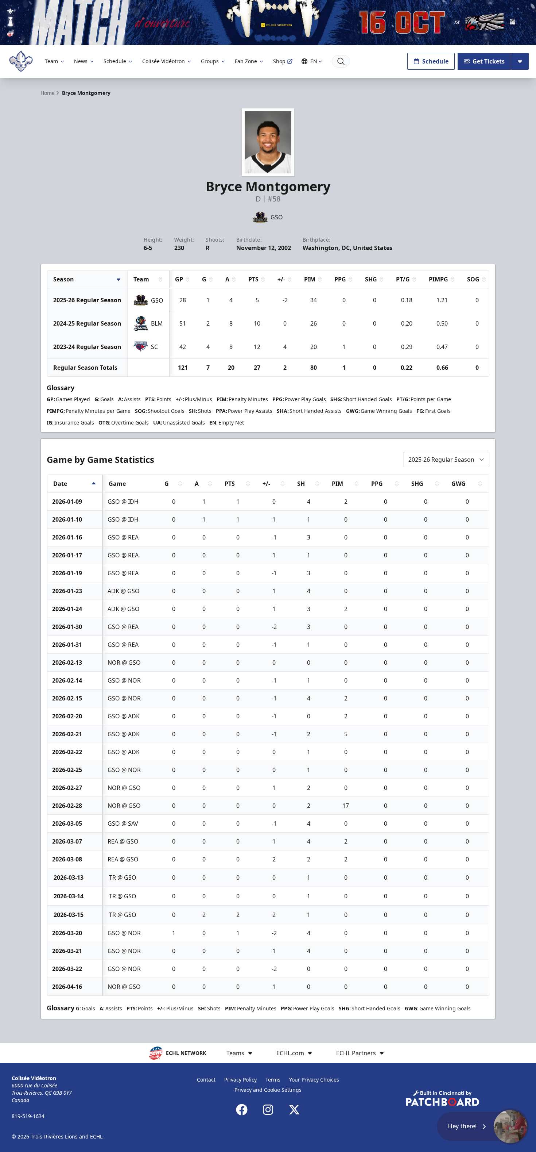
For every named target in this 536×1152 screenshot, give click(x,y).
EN (313, 61)
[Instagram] (268, 1109)
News (81, 61)
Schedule (115, 61)
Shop (279, 61)
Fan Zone (246, 61)
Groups (210, 61)
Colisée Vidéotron (163, 61)
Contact (206, 1079)
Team (51, 61)
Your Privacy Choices (314, 1079)
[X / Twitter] (294, 1109)
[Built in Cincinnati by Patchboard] (442, 1098)
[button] (483, 1126)
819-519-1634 (28, 1116)
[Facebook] (242, 1109)
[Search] (341, 61)
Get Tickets (489, 61)
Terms (272, 1079)
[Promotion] (268, 22)
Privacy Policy (240, 1079)
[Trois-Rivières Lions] (21, 61)
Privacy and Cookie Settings (268, 1089)
